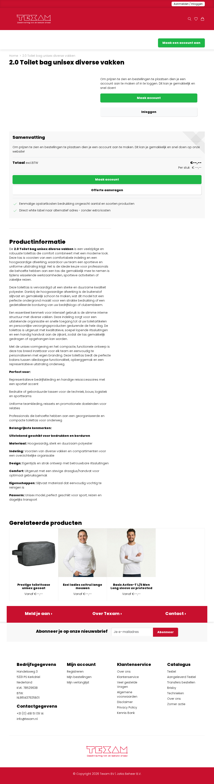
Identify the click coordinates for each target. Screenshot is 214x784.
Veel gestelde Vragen (127, 684)
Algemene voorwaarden (127, 694)
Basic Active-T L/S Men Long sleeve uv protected (131, 586)
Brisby (171, 688)
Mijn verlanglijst (78, 682)
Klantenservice (189, 35)
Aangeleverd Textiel (42, 35)
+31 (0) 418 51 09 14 (30, 713)
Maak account (149, 98)
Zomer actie (165, 35)
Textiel (171, 671)
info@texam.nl (27, 719)
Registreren (75, 671)
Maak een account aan (181, 43)
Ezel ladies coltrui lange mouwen (82, 586)
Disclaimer (125, 702)
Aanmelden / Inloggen (188, 4)
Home (13, 56)
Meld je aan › (38, 613)
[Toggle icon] (189, 19)
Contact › (175, 613)
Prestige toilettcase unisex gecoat (33, 586)
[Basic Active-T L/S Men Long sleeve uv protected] (131, 554)
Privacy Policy (127, 707)
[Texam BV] (34, 19)
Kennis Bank (126, 713)
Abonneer (165, 632)
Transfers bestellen (75, 35)
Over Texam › (107, 613)
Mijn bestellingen (79, 677)
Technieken (175, 693)
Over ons (124, 671)
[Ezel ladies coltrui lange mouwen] (82, 554)
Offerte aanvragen (107, 190)
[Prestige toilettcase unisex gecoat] (33, 554)
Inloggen (148, 112)
